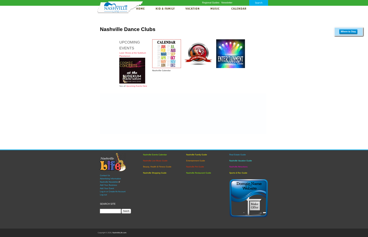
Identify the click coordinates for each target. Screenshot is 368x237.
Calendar (238, 9)
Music (215, 9)
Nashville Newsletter (110, 182)
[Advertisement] (183, 114)
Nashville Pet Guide (195, 167)
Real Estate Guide (237, 154)
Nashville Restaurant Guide (198, 173)
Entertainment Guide (195, 160)
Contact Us (105, 175)
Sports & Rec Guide (238, 173)
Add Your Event (107, 188)
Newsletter (226, 2)
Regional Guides (210, 2)
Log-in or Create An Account (112, 191)
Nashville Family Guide (196, 154)
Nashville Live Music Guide (155, 160)
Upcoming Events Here (136, 86)
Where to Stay (348, 31)
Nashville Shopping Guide (154, 173)
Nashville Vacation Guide (240, 160)
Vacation (192, 9)
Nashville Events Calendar (155, 154)
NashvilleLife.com (119, 233)
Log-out (103, 195)
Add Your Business (108, 185)
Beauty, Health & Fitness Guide (157, 167)
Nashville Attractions (238, 167)
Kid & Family (165, 9)
